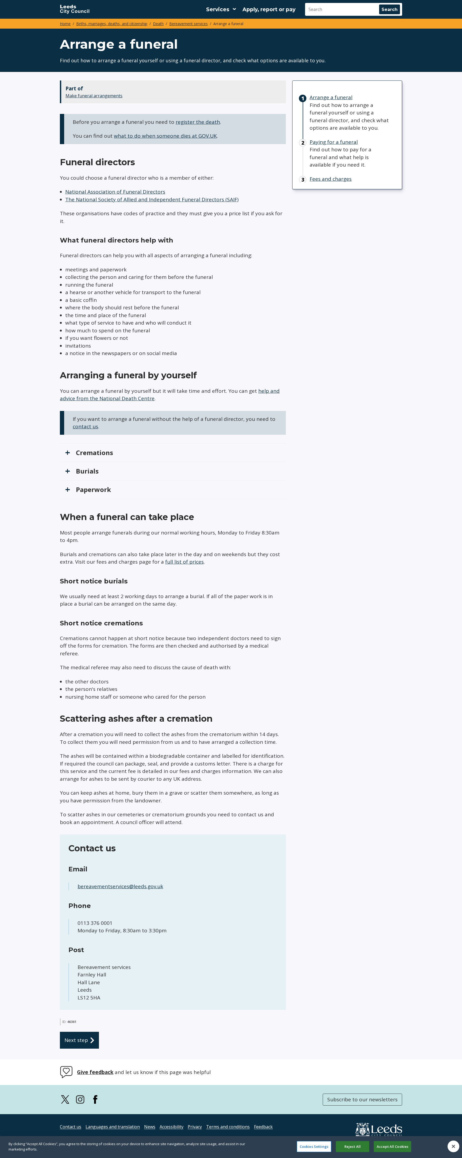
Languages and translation (113, 1127)
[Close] (453, 1146)
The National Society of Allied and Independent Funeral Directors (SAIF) (151, 199)
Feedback (263, 1127)
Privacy (195, 1127)
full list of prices (184, 561)
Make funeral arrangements (94, 96)
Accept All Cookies (392, 1146)
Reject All (352, 1146)
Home (65, 23)
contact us (85, 426)
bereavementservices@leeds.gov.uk (120, 886)
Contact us (70, 1127)
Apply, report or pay (268, 9)
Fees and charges (331, 178)
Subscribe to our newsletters (362, 1099)
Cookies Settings (314, 1146)
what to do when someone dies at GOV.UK (165, 135)
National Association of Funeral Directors (115, 191)
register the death (198, 121)
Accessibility (171, 1127)
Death (158, 23)
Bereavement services (188, 23)
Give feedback (95, 1072)
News (149, 1127)
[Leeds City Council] (74, 9)
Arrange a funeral (331, 97)
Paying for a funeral (334, 142)
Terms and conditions (228, 1127)
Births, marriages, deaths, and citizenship (111, 23)
